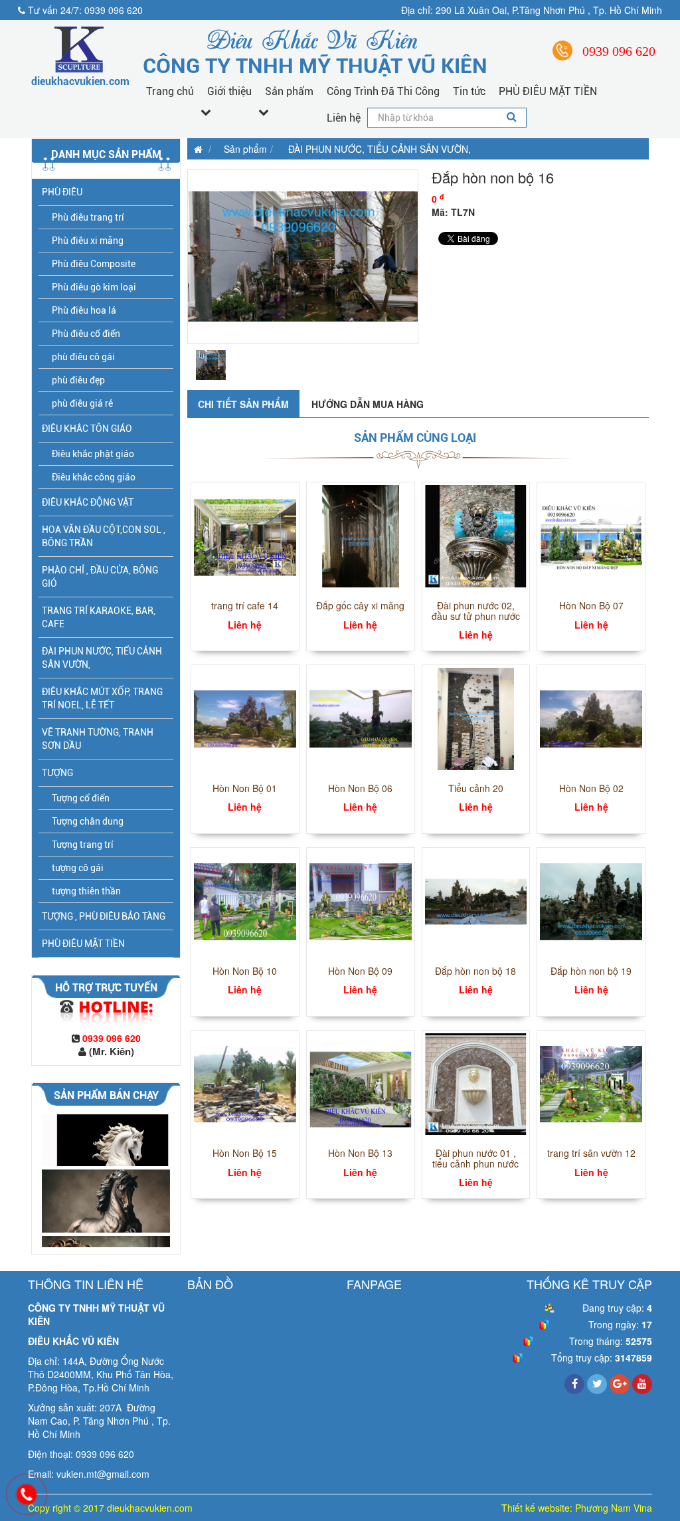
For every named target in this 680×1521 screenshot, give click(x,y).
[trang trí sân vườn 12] (591, 1082)
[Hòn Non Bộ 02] (591, 717)
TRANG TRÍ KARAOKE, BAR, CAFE (98, 617)
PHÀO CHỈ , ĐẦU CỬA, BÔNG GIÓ (100, 577)
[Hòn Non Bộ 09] (360, 899)
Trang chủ (170, 91)
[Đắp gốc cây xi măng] (360, 535)
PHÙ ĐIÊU (62, 192)
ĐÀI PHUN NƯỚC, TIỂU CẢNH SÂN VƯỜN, (102, 658)
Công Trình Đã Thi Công (383, 91)
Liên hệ (344, 118)
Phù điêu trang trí (88, 217)
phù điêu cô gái (83, 357)
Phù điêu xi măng (88, 240)
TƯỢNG (57, 772)
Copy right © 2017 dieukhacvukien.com (110, 1507)
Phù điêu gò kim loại (94, 287)
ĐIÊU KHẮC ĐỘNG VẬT (87, 502)
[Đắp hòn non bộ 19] (591, 899)
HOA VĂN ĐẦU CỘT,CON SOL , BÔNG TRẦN (103, 536)
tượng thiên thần (86, 891)
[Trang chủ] (195, 148)
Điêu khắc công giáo (93, 477)
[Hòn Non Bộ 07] (591, 535)
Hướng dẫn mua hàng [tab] (367, 404)
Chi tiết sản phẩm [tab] (243, 404)
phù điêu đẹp (78, 380)
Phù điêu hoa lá (84, 310)
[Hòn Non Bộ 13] (360, 1082)
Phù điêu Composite (93, 263)
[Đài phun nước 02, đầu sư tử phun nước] (476, 535)
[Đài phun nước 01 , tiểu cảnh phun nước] (476, 1082)
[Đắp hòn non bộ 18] (476, 899)
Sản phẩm (289, 91)
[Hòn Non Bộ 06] (360, 717)
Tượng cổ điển (81, 798)
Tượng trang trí (83, 844)
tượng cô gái (78, 867)
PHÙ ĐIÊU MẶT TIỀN (548, 91)
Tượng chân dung (88, 821)
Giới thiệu (229, 91)
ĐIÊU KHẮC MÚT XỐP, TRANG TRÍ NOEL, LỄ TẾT (102, 698)
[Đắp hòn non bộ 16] (303, 256)
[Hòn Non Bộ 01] (245, 717)
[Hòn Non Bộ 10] (245, 899)
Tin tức (469, 91)
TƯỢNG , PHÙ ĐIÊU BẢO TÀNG (103, 916)
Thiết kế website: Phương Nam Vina (576, 1507)
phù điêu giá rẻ (82, 403)
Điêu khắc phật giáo (93, 454)
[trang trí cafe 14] (245, 535)
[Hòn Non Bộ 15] (245, 1082)
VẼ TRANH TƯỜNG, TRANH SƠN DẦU (97, 739)
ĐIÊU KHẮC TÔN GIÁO (87, 428)
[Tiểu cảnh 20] (476, 717)
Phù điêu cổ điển (86, 333)
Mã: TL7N (453, 212)
